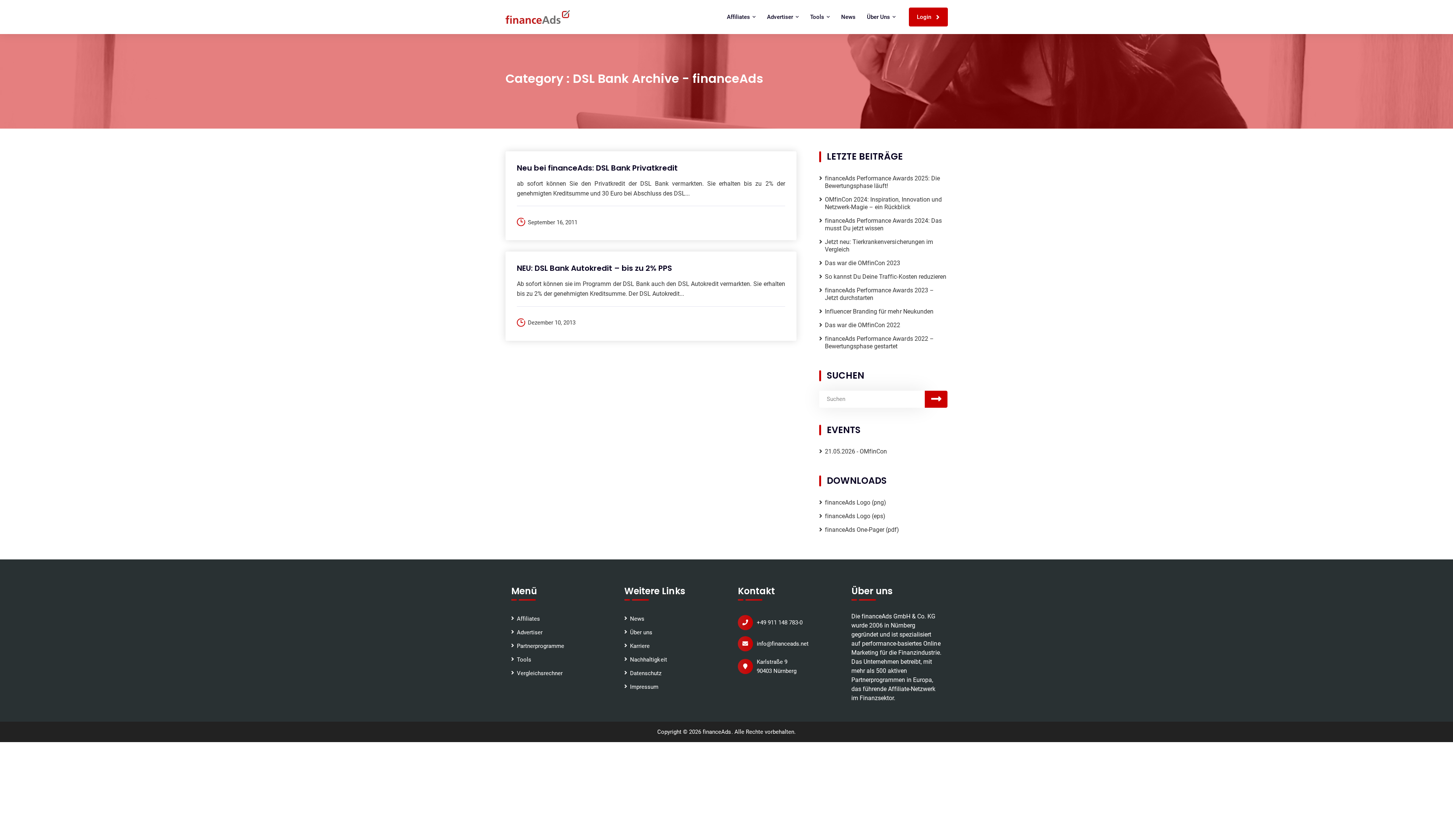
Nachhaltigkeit (648, 659)
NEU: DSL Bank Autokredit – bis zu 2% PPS (594, 268)
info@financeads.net (783, 643)
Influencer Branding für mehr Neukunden (879, 311)
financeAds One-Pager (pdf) (862, 529)
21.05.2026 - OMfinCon (856, 451)
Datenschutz (645, 673)
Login (925, 17)
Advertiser (530, 632)
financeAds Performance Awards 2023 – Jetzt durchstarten (879, 294)
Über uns (641, 632)
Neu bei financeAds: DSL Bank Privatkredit (597, 168)
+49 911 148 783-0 (780, 622)
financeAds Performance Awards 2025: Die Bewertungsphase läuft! (882, 182)
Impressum (644, 686)
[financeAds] (538, 17)
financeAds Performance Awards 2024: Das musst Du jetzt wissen (883, 224)
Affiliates (528, 618)
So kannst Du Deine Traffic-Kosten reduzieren (885, 276)
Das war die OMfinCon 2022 (863, 325)
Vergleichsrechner (540, 673)
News (848, 17)
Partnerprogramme (540, 646)
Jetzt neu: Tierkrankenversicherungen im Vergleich (879, 245)
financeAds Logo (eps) (855, 516)
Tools (524, 659)
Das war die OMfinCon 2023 (863, 263)
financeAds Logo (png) (856, 502)
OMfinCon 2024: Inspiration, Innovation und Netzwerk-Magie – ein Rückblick (883, 203)
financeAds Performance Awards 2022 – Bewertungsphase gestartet (879, 342)
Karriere (640, 646)
